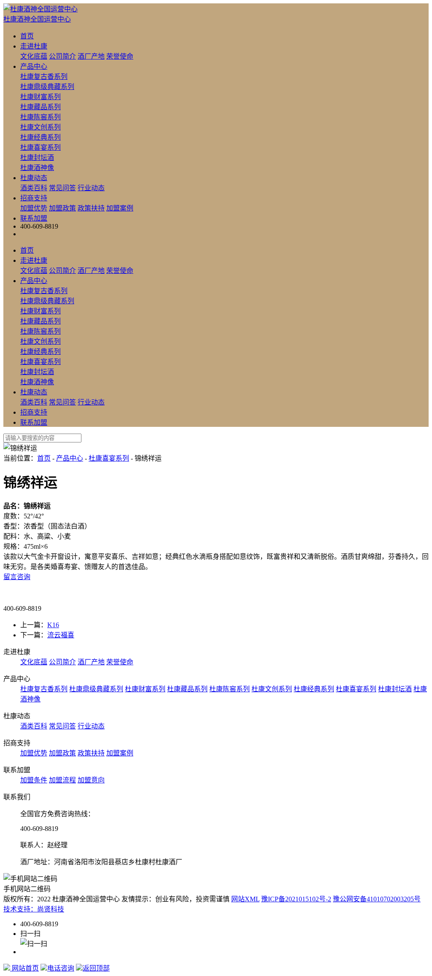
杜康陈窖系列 (40, 117)
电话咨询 (60, 968)
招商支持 (33, 198)
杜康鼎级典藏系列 (47, 86)
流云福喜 (60, 635)
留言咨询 (16, 576)
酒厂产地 (91, 56)
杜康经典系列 (40, 137)
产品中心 (33, 66)
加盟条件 (33, 780)
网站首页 (24, 968)
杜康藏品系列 (40, 107)
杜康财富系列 (40, 96)
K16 (53, 624)
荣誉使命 (119, 56)
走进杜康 (33, 46)
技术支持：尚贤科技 (33, 909)
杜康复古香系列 (44, 76)
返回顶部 (96, 968)
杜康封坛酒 (37, 157)
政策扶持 (91, 208)
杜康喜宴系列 (40, 147)
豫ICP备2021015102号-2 (296, 899)
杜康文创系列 (40, 127)
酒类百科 (33, 187)
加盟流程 (62, 780)
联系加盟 (33, 218)
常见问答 (62, 187)
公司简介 (62, 56)
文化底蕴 (33, 56)
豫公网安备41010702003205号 (377, 899)
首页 (27, 36)
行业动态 (91, 187)
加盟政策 (62, 208)
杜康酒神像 (37, 167)
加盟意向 (91, 780)
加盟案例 (119, 208)
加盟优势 (33, 208)
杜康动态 (33, 177)
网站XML (245, 899)
